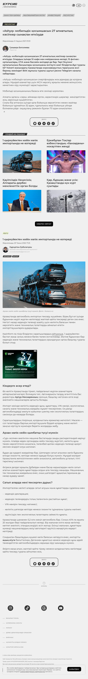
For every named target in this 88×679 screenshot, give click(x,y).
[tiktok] (27, 608)
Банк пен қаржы (12, 15)
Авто (5, 233)
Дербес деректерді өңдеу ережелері (18, 632)
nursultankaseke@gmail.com (20, 252)
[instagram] (10, 608)
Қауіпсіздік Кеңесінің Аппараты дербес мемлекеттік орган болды (20, 183)
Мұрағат (9, 628)
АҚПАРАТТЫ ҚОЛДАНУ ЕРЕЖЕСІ (16, 642)
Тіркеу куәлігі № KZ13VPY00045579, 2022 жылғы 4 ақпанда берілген (24, 661)
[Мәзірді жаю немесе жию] (83, 5)
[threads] (44, 608)
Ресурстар (68, 15)
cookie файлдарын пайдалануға (32, 671)
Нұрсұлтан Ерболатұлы (21, 247)
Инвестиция (54, 15)
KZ (79, 5)
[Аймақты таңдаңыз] (73, 5)
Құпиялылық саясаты (14, 623)
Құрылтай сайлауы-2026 (14, 647)
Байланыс (9, 637)
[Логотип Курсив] (10, 4)
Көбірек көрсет (44, 224)
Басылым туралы (12, 618)
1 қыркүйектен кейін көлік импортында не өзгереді (20, 142)
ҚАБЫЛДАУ (74, 669)
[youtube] (60, 608)
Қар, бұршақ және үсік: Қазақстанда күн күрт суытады (62, 183)
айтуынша (57, 334)
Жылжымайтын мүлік (34, 15)
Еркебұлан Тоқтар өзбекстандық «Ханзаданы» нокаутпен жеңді (65, 143)
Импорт (15, 256)
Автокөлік (7, 256)
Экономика (10, 7)
